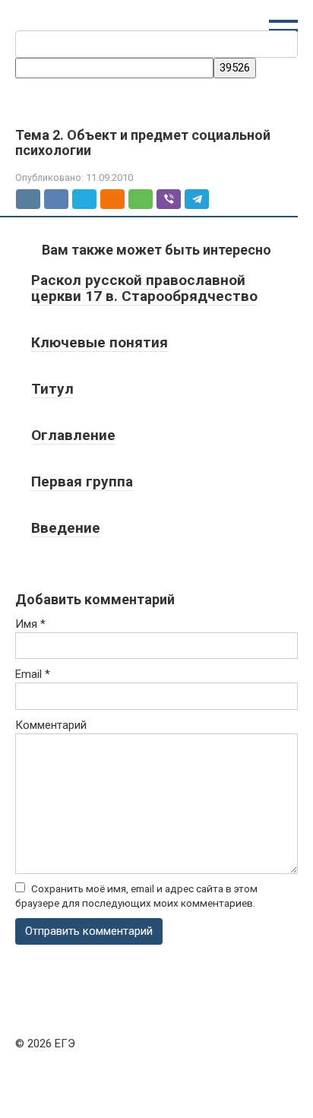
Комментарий (51, 725)
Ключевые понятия (99, 342)
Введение (65, 528)
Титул (52, 388)
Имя (30, 624)
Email (32, 674)
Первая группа (82, 481)
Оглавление (73, 435)
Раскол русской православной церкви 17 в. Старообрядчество (144, 288)
